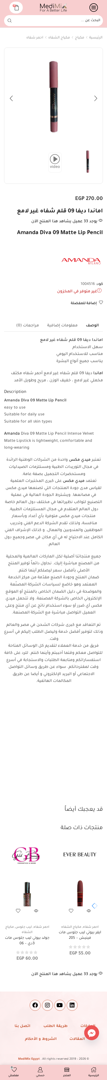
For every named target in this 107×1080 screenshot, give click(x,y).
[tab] (92, 325)
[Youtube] (59, 1005)
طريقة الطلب (55, 1026)
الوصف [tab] (92, 326)
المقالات (77, 1039)
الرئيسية (96, 38)
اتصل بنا (22, 1026)
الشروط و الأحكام (41, 1039)
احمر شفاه (34, 38)
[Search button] (9, 20)
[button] (96, 98)
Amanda (12, 434)
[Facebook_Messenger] (91, 1032)
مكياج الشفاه (59, 38)
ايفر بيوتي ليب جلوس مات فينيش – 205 (80, 935)
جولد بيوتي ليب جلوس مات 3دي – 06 (27, 941)
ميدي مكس (80, 460)
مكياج (79, 38)
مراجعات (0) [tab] (27, 326)
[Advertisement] (53, 749)
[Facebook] (35, 1005)
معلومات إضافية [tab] (62, 326)
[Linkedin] (72, 1005)
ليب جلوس (23, 927)
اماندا (98, 373)
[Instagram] (47, 1005)
